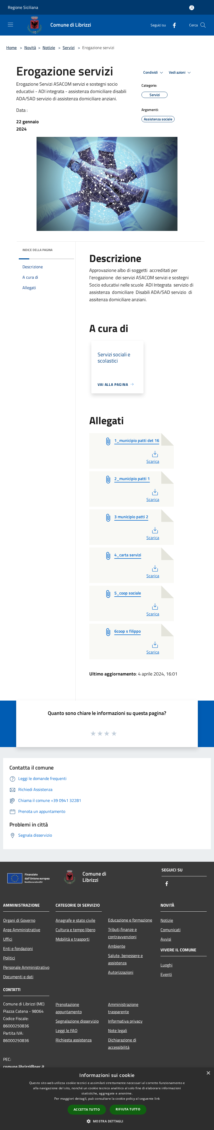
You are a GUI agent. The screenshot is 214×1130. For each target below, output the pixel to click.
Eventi (166, 974)
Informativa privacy (125, 1021)
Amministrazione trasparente (123, 1008)
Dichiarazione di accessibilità (122, 1043)
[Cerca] (203, 25)
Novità (30, 47)
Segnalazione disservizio (77, 1021)
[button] (107, 1121)
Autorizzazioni (120, 972)
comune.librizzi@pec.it (23, 1066)
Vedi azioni (177, 72)
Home (11, 47)
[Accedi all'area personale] (192, 8)
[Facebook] (172, 24)
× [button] (208, 1073)
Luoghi (166, 965)
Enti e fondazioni (18, 948)
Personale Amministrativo (26, 967)
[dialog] (107, 1099)
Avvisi (165, 939)
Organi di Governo (19, 920)
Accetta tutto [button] (87, 1109)
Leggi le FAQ (67, 1030)
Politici (9, 958)
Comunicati (170, 930)
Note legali (117, 1030)
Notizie (49, 47)
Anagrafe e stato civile (75, 920)
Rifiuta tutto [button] (128, 1109)
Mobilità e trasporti (73, 939)
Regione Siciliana (23, 7)
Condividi (150, 72)
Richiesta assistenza (74, 1040)
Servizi (69, 47)
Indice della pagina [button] (37, 249)
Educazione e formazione (130, 920)
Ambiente (116, 946)
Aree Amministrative (21, 930)
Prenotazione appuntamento (69, 1008)
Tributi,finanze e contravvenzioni (122, 933)
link (157, 1098)
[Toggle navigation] (10, 24)
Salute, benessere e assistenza (125, 959)
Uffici (7, 939)
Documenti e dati (18, 977)
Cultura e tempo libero (75, 930)
